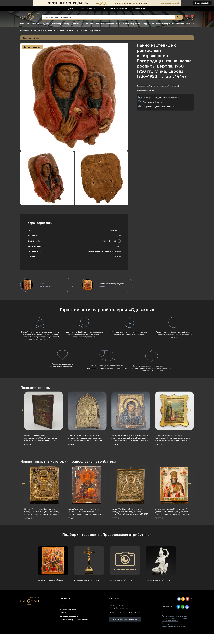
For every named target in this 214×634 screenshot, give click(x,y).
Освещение (87, 24)
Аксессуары (178, 24)
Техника (190, 24)
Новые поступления (29, 24)
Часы (118, 24)
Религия (75, 24)
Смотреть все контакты (125, 619)
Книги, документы (132, 24)
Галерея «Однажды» (30, 30)
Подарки (46, 24)
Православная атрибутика (88, 30)
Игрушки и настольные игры (156, 24)
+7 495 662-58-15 (116, 606)
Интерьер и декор (61, 24)
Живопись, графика (104, 24)
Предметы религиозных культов (57, 30)
